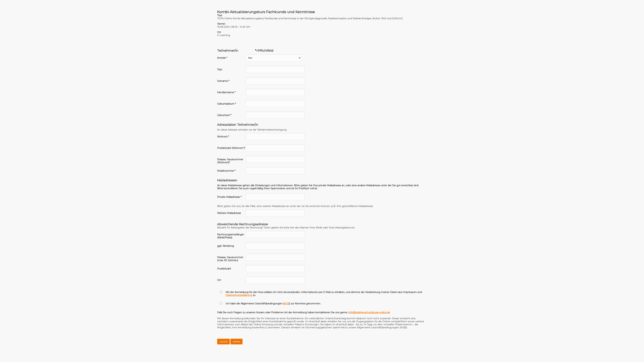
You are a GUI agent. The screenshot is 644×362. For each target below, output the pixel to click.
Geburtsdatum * (226, 103)
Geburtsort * (224, 115)
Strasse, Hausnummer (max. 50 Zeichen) (230, 259)
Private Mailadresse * (229, 196)
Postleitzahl (224, 268)
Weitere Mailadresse (229, 213)
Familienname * (226, 92)
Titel (219, 69)
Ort (219, 280)
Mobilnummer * (226, 170)
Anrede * (222, 57)
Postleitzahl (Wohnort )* (231, 147)
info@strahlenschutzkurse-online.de (369, 312)
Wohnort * (223, 136)
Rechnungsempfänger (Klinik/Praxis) (230, 236)
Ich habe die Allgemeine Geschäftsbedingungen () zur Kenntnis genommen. (273, 303)
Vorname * (223, 80)
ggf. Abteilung (225, 245)
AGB (286, 303)
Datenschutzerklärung (239, 295)
